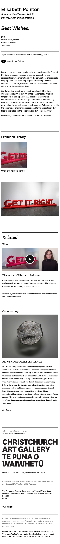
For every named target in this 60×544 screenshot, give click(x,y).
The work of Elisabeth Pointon (21, 275)
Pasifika (29, 17)
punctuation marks (24, 54)
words (45, 54)
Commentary (10, 311)
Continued (6, 410)
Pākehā (5, 17)
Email (4, 498)
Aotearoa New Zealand (13, 14)
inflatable (10, 54)
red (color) (37, 54)
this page (30, 536)
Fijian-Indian (17, 17)
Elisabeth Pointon (20, 9)
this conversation (34, 293)
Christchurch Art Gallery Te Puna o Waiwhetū (20, 466)
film (5, 244)
